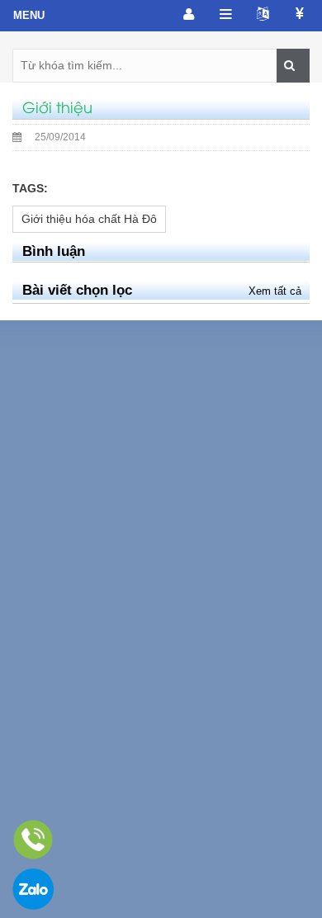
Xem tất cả (275, 291)
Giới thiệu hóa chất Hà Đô (89, 218)
